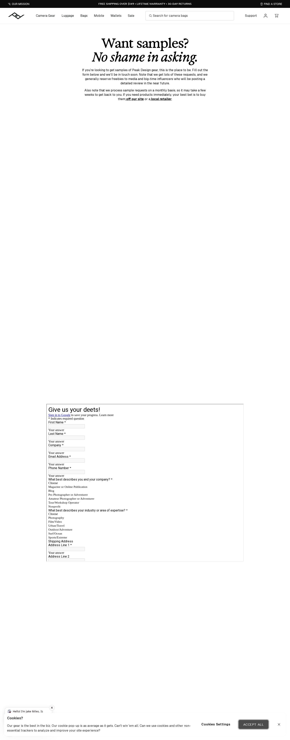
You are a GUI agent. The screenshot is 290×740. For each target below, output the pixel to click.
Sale (131, 16)
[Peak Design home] (16, 16)
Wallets (116, 16)
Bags (84, 16)
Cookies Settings (215, 724)
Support (251, 16)
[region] (145, 724)
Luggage (68, 16)
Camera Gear (45, 16)
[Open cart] (276, 16)
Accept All (253, 724)
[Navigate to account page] (265, 16)
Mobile (99, 16)
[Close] (279, 724)
